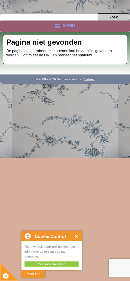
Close (77, 236)
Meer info (33, 274)
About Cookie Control (27, 236)
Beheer (89, 79)
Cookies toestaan (52, 264)
